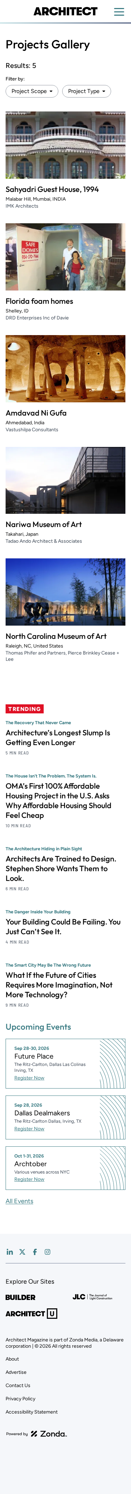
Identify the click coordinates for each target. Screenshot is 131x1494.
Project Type (84, 91)
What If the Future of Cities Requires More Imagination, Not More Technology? (59, 984)
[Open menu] (119, 12)
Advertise (16, 1372)
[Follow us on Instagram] (47, 1252)
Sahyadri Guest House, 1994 (52, 189)
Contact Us (18, 1385)
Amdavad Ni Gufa (36, 413)
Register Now (29, 1078)
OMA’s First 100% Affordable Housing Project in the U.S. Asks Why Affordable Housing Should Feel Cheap (58, 800)
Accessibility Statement (32, 1412)
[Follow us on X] (22, 1252)
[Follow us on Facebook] (35, 1252)
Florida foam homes (39, 301)
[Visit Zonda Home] (37, 1433)
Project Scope (29, 91)
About (12, 1359)
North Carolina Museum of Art (56, 636)
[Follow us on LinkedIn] (10, 1252)
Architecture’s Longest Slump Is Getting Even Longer (58, 737)
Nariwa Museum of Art (44, 524)
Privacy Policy (20, 1399)
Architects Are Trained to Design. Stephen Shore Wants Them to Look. (61, 868)
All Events (19, 1201)
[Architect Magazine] (65, 11)
